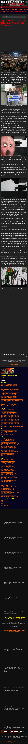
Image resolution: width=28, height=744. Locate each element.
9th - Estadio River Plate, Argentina (9, 413)
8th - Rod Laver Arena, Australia (9, 394)
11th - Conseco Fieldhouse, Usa (8, 468)
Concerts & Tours (9, 9)
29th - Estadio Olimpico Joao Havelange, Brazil (12, 426)
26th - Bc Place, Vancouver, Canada (9, 451)
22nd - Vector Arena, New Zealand (9, 404)
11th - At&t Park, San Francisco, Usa (10, 443)
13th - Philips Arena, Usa (7, 469)
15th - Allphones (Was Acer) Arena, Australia (12, 400)
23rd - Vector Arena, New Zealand (9, 405)
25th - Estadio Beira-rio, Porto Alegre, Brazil (12, 424)
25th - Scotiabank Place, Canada (9, 477)
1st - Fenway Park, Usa (6, 485)
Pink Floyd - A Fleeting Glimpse (11, 741)
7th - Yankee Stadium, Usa (7, 489)
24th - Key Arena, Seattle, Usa (8, 450)
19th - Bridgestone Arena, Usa (8, 473)
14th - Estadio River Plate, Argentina (10, 417)
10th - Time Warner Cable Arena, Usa (10, 492)
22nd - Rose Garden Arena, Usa (8, 449)
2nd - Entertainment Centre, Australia (10, 390)
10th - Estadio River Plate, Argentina (10, 415)
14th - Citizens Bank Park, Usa (8, 495)
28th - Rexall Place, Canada (7, 453)
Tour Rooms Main (5, 377)
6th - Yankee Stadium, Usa (7, 488)
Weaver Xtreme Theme (12, 742)
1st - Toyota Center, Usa (6, 438)
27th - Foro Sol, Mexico (6, 432)
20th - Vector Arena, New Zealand (9, 403)
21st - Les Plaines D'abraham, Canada (10, 496)
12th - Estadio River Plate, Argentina (10, 416)
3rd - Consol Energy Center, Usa (9, 486)
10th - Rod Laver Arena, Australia (9, 396)
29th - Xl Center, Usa (6, 481)
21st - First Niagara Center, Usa (8, 474)
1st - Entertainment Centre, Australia (10, 389)
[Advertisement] (14, 38)
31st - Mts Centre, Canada (7, 455)
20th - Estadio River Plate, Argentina (10, 423)
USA (14, 618)
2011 (2, 501)
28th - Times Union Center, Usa (8, 480)
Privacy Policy (16, 630)
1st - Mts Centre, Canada (7, 459)
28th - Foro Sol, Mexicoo (7, 434)
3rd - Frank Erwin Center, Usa (8, 439)
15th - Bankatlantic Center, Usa (8, 470)
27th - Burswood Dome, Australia (9, 384)
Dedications (11, 631)
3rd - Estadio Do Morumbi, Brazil (9, 431)
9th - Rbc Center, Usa (6, 491)
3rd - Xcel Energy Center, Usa (8, 461)
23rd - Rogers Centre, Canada (8, 476)
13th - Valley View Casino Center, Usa (10, 444)
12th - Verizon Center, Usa (7, 493)
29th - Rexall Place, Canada (7, 454)
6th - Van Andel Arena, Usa (7, 463)
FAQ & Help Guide (7, 630)
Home (2, 9)
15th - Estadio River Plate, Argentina (10, 419)
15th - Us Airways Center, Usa (8, 446)
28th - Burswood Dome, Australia (9, 385)
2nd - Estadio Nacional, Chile (8, 409)
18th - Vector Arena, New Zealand (9, 401)
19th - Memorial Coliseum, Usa (8, 447)
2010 (2, 500)
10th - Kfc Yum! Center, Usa (7, 466)
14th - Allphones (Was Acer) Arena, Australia (12, 399)
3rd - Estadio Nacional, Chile (8, 411)
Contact (17, 631)
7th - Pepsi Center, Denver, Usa (8, 442)
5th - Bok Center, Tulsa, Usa (7, 440)
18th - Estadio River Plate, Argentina (10, 422)
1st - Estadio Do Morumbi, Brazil (9, 430)
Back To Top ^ (14, 364)
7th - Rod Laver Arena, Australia (9, 393)
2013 (2, 503)
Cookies (23, 630)
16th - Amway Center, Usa (7, 472)
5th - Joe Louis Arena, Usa (7, 462)
